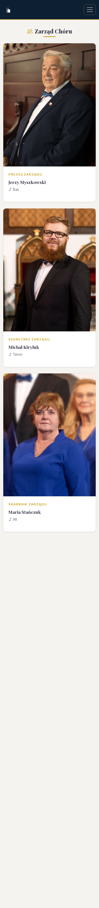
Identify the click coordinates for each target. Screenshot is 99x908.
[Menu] (90, 9)
